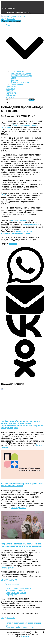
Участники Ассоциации (21, 74)
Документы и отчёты (20, 82)
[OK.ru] (25, 377)
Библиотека (11, 95)
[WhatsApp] (25, 284)
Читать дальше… (18, 508)
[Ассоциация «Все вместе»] (14, 17)
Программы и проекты (16, 593)
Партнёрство (11, 93)
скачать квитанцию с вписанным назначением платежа (18, 232)
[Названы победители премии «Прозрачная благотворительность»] (22, 478)
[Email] (25, 313)
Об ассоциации (17, 71)
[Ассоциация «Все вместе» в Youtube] (23, 4)
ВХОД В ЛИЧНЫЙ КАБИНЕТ (18, 12)
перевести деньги (19, 220)
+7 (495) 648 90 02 (9, 580)
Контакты (10, 97)
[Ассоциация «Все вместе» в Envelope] (4, 4)
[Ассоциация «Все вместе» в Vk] (17, 4)
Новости (9, 91)
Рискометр (10, 89)
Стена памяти (17, 84)
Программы (11, 86)
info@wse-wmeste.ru (10, 584)
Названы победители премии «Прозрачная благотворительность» (21, 485)
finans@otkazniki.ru (31, 225)
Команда (14, 80)
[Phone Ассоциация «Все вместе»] (10, 4)
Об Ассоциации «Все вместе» (19, 588)
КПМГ (3, 195)
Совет (13, 78)
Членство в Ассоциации (21, 76)
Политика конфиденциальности (20, 627)
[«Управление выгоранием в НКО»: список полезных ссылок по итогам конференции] (22, 539)
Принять (25, 636)
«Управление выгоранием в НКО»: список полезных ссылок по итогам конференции (21, 545)
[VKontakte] (25, 338)
